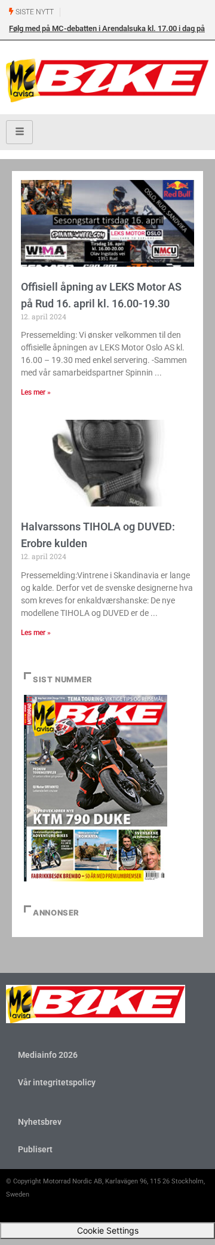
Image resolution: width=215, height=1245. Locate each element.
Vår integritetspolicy (57, 1082)
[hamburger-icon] (19, 132)
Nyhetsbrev (40, 1122)
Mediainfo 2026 (48, 1055)
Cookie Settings (108, 1230)
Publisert (35, 1149)
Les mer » (36, 392)
